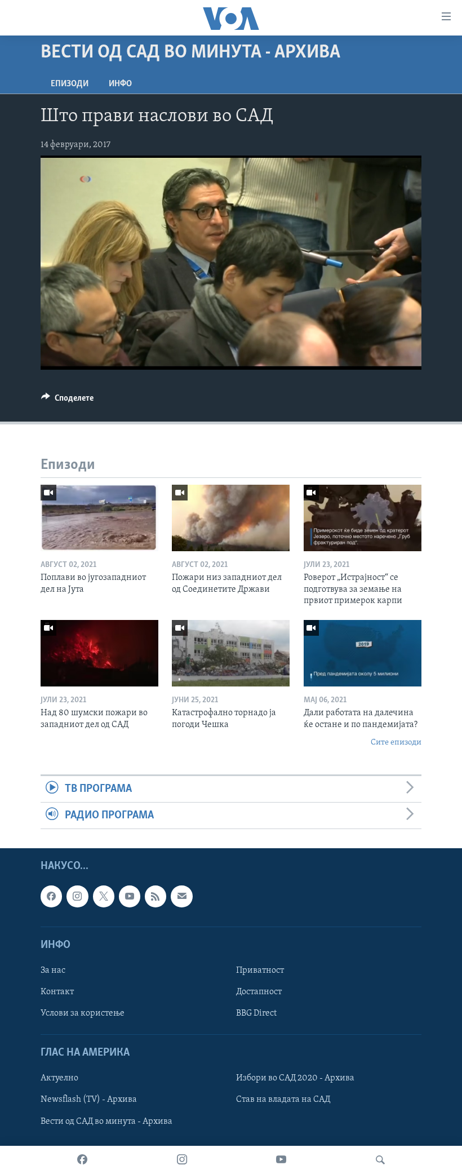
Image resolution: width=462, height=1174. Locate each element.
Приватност (260, 970)
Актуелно (59, 1078)
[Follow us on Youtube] (129, 896)
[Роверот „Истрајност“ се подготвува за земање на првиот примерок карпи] (362, 518)
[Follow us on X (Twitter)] (103, 896)
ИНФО (120, 83)
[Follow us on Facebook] (51, 896)
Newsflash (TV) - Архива (89, 1100)
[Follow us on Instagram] (77, 896)
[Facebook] (82, 1160)
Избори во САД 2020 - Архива (295, 1078)
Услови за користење (83, 1013)
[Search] (380, 1160)
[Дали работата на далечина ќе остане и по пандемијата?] (362, 653)
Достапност (259, 991)
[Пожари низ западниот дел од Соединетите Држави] (231, 518)
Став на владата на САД (283, 1100)
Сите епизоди (396, 742)
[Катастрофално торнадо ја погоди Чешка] (231, 653)
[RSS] (155, 896)
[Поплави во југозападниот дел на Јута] (99, 518)
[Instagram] (182, 1160)
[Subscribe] (181, 896)
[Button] (67, 400)
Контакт (57, 991)
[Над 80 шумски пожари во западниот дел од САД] (99, 653)
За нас (53, 970)
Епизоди (69, 83)
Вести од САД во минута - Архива (106, 1121)
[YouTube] (281, 1160)
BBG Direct (256, 1013)
